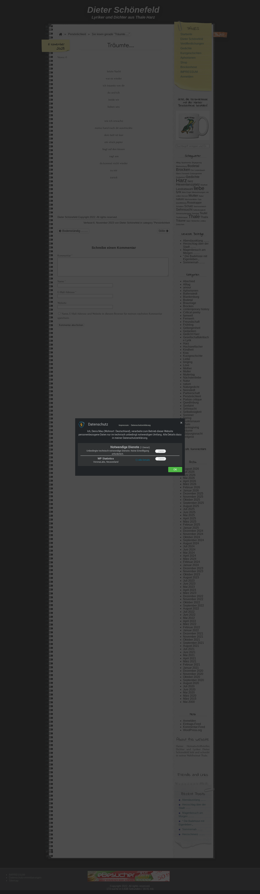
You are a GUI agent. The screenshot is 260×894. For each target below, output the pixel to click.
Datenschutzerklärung (141, 425)
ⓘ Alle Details (142, 459)
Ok (175, 469)
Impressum (124, 425)
